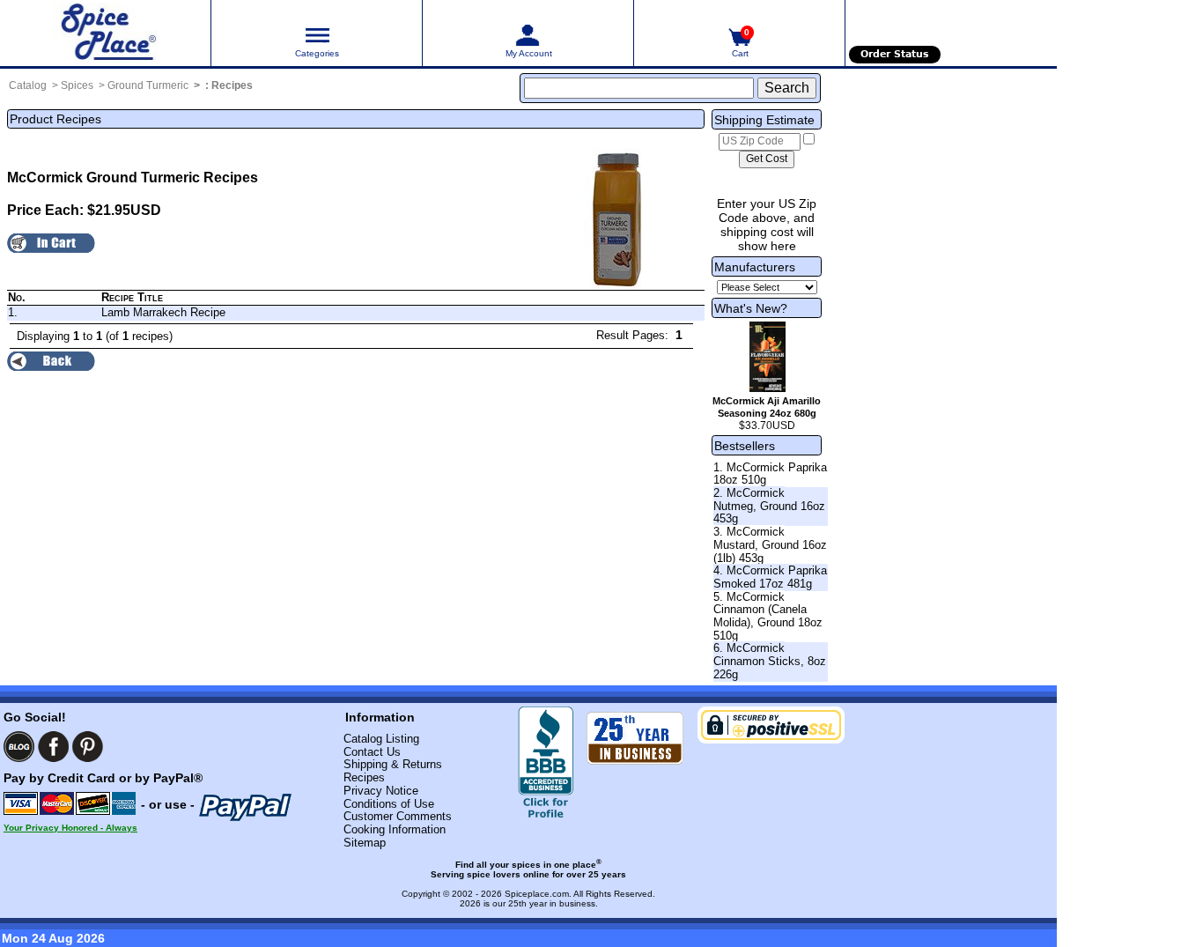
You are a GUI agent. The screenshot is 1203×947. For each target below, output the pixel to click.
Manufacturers (754, 267)
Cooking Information (394, 829)
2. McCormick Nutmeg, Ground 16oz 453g (769, 505)
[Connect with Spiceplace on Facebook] (53, 746)
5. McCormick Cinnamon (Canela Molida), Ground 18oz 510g (768, 616)
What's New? (750, 308)
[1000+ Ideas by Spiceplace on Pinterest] (87, 746)
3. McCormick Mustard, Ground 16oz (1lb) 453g (770, 544)
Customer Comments (397, 816)
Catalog (28, 85)
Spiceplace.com (537, 894)
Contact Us (372, 751)
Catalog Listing (381, 738)
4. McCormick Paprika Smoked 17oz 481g (770, 577)
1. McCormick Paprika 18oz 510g (770, 474)
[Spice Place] (105, 33)
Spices (77, 85)
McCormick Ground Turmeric (103, 177)
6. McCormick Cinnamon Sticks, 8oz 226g (769, 660)
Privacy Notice (380, 790)
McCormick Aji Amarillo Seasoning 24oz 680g (766, 407)
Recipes (232, 85)
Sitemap (364, 842)
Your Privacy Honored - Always (70, 827)
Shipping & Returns (392, 764)
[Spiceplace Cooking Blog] (19, 746)
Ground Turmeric (147, 85)
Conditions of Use (388, 803)
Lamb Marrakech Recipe (163, 312)
